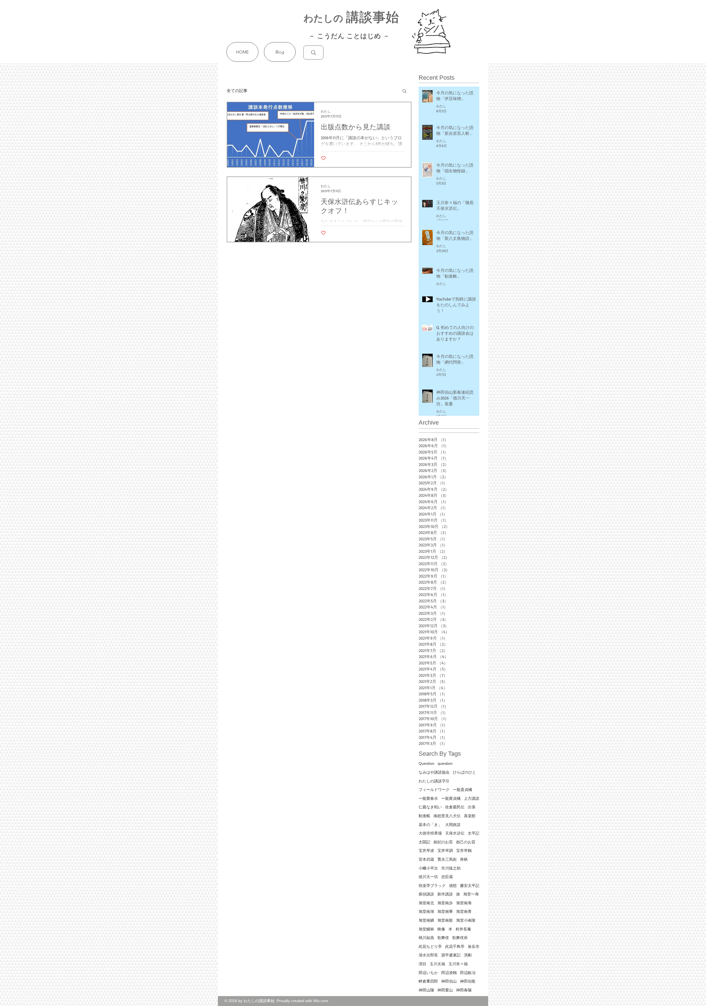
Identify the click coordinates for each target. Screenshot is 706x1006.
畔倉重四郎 (428, 981)
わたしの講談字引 (434, 781)
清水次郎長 (428, 955)
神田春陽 (464, 990)
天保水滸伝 (454, 833)
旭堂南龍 (445, 920)
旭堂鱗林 (426, 929)
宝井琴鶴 (464, 850)
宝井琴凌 (426, 850)
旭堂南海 (464, 903)
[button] (404, 91)
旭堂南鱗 (426, 920)
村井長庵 (463, 929)
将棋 (464, 859)
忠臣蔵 (447, 876)
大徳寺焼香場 (430, 833)
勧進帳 (424, 816)
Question (426, 763)
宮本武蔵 (426, 859)
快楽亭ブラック (432, 885)
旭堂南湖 (426, 911)
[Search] (313, 52)
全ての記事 (237, 90)
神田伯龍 (467, 981)
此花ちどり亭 (430, 946)
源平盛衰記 (451, 955)
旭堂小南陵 (465, 920)
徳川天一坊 (428, 876)
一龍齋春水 (428, 798)
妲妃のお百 (443, 842)
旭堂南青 (464, 911)
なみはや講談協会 (434, 772)
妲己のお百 (465, 842)
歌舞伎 (443, 937)
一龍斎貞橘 (462, 789)
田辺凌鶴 (449, 972)
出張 (471, 807)
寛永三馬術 (447, 859)
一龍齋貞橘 (451, 798)
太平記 (473, 833)
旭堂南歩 (445, 903)
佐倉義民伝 (454, 807)
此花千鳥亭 (454, 946)
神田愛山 (445, 990)
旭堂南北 (426, 903)
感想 (453, 885)
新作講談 (445, 894)
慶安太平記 (469, 885)
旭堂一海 (471, 894)
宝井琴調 (445, 850)
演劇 (468, 955)
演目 (422, 964)
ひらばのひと (464, 772)
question (445, 763)
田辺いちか (428, 972)
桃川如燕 (426, 937)
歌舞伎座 (460, 937)
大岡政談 (453, 824)
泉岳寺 (473, 946)
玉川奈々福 (458, 964)
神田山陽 (426, 990)
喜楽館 (469, 816)
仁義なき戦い (430, 807)
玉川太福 (437, 964)
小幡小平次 (428, 868)
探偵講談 (426, 894)
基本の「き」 (430, 824)
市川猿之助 (451, 868)
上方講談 (471, 798)
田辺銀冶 (467, 972)
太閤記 (424, 842)
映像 (441, 929)
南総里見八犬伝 (447, 816)
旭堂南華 (445, 911)
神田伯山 (449, 981)
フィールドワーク (434, 789)
